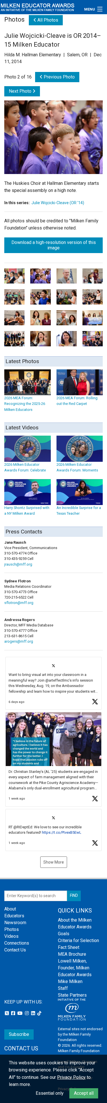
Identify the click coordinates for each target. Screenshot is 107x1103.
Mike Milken (70, 981)
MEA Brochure (72, 954)
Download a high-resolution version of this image (53, 245)
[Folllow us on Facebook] (14, 1013)
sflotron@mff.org (18, 603)
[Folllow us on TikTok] (39, 1013)
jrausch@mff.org (18, 564)
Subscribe (19, 1034)
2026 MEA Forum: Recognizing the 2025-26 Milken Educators (24, 404)
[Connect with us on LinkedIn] (34, 1013)
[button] (53, 683)
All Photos (47, 20)
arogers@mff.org (18, 641)
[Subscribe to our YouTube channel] (20, 1013)
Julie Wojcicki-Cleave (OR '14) (57, 202)
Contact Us (15, 950)
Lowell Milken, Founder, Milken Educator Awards (75, 967)
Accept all (84, 1093)
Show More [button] (53, 862)
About (10, 909)
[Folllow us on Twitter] (7, 1013)
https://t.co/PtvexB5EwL (61, 832)
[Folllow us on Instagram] (27, 1013)
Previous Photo (59, 77)
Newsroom (15, 922)
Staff (63, 988)
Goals (63, 933)
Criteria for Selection (78, 940)
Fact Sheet (68, 947)
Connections (16, 943)
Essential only (50, 1093)
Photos (11, 929)
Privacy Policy (71, 1077)
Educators (14, 915)
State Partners (72, 995)
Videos (11, 936)
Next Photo (21, 91)
